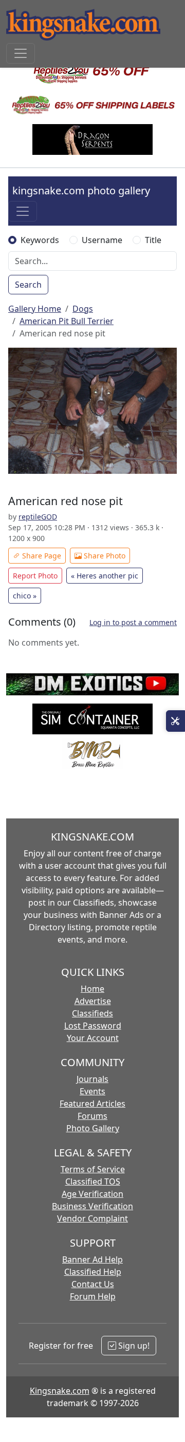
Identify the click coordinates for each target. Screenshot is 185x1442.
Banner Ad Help (92, 1259)
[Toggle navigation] (20, 53)
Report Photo (35, 575)
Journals (92, 1079)
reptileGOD (37, 517)
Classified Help (92, 1271)
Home (92, 988)
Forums (92, 1115)
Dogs (82, 308)
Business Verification (92, 1206)
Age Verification (92, 1193)
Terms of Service (93, 1169)
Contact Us (92, 1284)
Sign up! (133, 1345)
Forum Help (93, 1296)
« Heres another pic (104, 575)
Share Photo (103, 555)
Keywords (40, 240)
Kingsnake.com (59, 1390)
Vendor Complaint (92, 1218)
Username (102, 240)
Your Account (93, 1038)
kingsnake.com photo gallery (81, 190)
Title (153, 240)
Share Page (40, 555)
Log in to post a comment (133, 622)
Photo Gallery (92, 1128)
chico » (24, 595)
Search (28, 284)
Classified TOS (92, 1181)
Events (92, 1091)
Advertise (93, 1001)
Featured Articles (92, 1103)
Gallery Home (34, 308)
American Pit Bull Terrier (67, 321)
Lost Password (92, 1025)
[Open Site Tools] (175, 721)
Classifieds (92, 1013)
